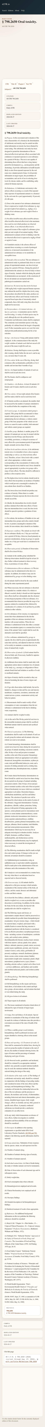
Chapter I (21, 84)
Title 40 (13, 84)
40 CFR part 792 (31, 1133)
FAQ (22, 10)
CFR (7, 84)
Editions (10, 10)
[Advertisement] (22, 55)
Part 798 (29, 84)
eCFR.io (6, 4)
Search (4, 10)
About (17, 10)
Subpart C (8, 89)
